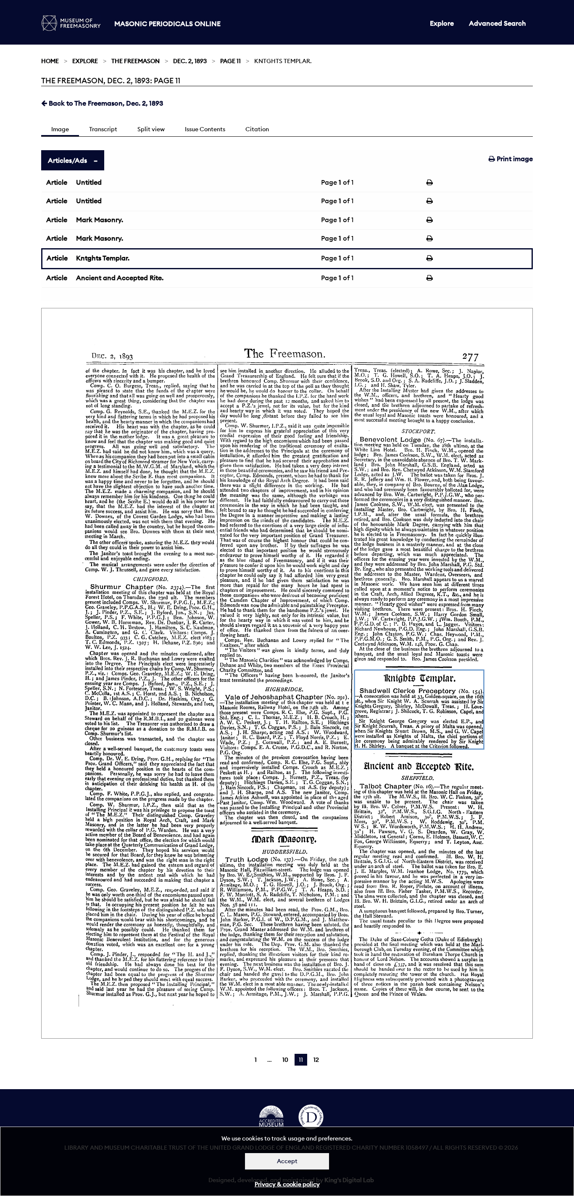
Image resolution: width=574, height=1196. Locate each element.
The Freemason (135, 61)
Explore (442, 23)
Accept (287, 1161)
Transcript (103, 129)
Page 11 (230, 61)
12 (316, 1059)
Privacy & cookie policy (287, 1184)
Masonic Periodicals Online (167, 23)
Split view (151, 129)
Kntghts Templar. (102, 258)
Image (60, 129)
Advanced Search (497, 23)
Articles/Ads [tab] (67, 160)
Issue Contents (205, 129)
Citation (257, 129)
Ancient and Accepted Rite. (119, 277)
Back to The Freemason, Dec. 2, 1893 (105, 103)
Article (56, 182)
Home (50, 61)
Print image (514, 158)
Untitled (89, 182)
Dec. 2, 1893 (190, 61)
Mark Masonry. (99, 219)
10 (285, 1059)
